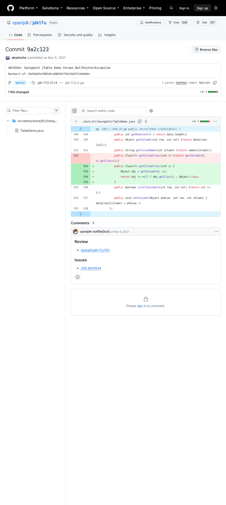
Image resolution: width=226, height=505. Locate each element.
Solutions (50, 8)
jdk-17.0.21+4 (47, 83)
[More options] (215, 121)
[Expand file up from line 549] (80, 129)
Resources (76, 8)
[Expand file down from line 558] (80, 214)
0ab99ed (181, 82)
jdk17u (39, 22)
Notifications (153, 22)
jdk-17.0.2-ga (74, 83)
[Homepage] (10, 7)
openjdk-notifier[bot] (95, 231)
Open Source (104, 8)
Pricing (155, 8)
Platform (26, 8)
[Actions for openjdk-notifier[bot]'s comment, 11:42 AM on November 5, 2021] (216, 231)
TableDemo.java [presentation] (31, 130)
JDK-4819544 (91, 268)
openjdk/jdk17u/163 (95, 250)
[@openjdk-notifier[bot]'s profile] (75, 231)
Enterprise (132, 8)
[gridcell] (145, 129)
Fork (180, 22)
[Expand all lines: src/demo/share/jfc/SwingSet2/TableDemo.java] (146, 121)
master (20, 82)
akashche (19, 57)
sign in (141, 306)
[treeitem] (32, 124)
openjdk (20, 22)
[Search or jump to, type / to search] (171, 7)
